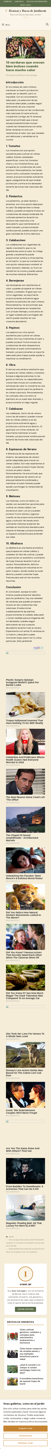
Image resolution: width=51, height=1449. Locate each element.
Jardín (11, 1237)
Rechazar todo (25, 1443)
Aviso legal (25, 5)
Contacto (19, 1)
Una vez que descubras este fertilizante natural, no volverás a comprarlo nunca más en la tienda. (25, 1243)
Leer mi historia (25, 1309)
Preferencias (25, 1436)
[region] (25, 1424)
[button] (47, 24)
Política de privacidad (37, 1)
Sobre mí (7, 1)
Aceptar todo (25, 1428)
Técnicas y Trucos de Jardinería (27, 10)
